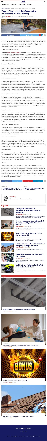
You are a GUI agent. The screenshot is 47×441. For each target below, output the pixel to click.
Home (2, 8)
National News (21, 4)
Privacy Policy (28, 428)
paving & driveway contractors (13, 52)
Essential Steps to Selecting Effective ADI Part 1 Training (29, 255)
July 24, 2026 (26, 258)
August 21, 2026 (26, 214)
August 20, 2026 (26, 237)
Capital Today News (19, 214)
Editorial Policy (21, 428)
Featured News (5, 4)
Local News (13, 4)
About (17, 428)
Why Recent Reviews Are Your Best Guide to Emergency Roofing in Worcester (30, 245)
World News (29, 4)
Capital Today (7, 16)
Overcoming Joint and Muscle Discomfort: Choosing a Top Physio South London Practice (30, 223)
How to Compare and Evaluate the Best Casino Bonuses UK (29, 234)
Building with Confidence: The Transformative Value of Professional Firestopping (28, 210)
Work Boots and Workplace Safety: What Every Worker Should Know (29, 266)
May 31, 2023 (14, 16)
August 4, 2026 (26, 247)
